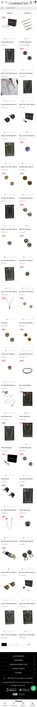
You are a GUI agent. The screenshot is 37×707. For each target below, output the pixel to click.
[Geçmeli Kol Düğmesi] (27, 59)
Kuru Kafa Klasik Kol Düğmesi (9, 510)
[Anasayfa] (3, 8)
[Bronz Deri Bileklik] (27, 371)
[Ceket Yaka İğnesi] (27, 402)
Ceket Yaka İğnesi (24, 416)
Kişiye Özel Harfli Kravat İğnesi (27, 135)
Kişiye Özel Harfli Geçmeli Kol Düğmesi (27, 572)
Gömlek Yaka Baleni (25, 42)
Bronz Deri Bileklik (25, 385)
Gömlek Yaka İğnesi (7, 42)
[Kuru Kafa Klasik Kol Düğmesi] (9, 496)
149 (29, 644)
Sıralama (9, 13)
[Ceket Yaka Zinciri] (9, 402)
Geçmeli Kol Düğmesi (26, 73)
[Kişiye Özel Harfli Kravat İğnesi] (27, 121)
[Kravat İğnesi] (9, 464)
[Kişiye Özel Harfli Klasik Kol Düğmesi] (9, 121)
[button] (4, 39)
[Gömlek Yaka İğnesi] (9, 28)
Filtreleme (27, 13)
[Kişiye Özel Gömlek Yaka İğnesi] (9, 620)
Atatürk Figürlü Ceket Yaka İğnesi (9, 541)
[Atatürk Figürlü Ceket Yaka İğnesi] (9, 527)
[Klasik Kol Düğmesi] (27, 215)
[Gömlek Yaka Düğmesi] (27, 152)
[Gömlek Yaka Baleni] (27, 28)
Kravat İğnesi (5, 479)
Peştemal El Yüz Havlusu (8, 572)
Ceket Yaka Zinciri (6, 416)
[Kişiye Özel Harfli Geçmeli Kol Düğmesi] (27, 558)
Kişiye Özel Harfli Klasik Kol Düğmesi (9, 135)
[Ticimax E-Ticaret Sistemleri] (18, 701)
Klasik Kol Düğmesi (25, 229)
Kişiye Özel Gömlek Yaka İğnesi (9, 635)
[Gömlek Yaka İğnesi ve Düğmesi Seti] (9, 90)
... (22, 644)
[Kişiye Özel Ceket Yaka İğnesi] (9, 59)
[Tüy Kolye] (9, 308)
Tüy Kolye (4, 323)
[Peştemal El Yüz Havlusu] (9, 558)
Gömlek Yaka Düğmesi (26, 167)
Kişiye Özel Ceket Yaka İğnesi (9, 73)
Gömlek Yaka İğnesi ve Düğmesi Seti (9, 104)
